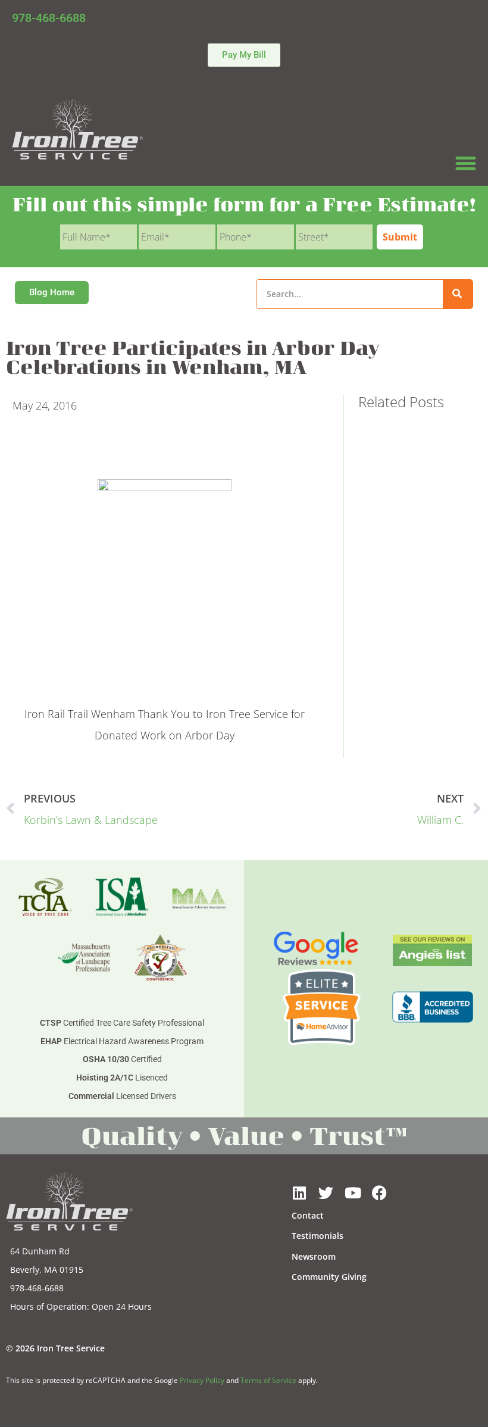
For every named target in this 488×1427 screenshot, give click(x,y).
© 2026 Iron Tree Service (55, 1348)
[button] (466, 163)
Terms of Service (268, 1380)
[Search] (458, 294)
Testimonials (317, 1235)
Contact (308, 1215)
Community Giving (329, 1276)
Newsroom (314, 1256)
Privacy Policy (202, 1380)
